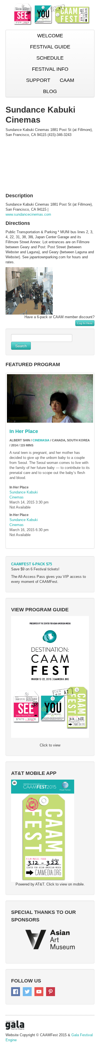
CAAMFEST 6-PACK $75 (31, 564)
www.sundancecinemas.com (28, 214)
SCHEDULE (50, 58)
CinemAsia (40, 440)
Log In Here (84, 323)
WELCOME (50, 35)
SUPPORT (38, 80)
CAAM (67, 80)
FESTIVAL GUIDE (50, 47)
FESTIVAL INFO (50, 69)
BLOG (50, 91)
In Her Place (23, 431)
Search (21, 345)
